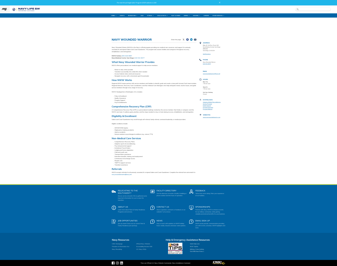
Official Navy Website (143, 244)
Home (113, 15)
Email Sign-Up (202, 220)
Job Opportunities (127, 220)
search (297, 9)
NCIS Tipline (194, 246)
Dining (186, 15)
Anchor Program (207, 104)
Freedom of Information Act (120, 246)
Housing (196, 15)
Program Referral (207, 109)
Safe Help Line (194, 244)
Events (122, 15)
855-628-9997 (127, 56)
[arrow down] (5, 9)
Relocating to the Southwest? (128, 191)
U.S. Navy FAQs (141, 249)
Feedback (200, 190)
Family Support (207, 105)
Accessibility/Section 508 (144, 246)
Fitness (149, 15)
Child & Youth (161, 15)
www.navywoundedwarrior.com (211, 117)
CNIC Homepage (117, 244)
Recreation (132, 15)
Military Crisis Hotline (197, 249)
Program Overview (208, 107)
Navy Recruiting (117, 249)
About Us (123, 207)
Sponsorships (202, 207)
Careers (206, 15)
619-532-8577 (140, 58)
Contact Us (163, 207)
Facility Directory (166, 190)
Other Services (217, 15)
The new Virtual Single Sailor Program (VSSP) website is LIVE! (136, 3)
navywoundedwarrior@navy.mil (121, 174)
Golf (142, 15)
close (219, 2)
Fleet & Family (175, 15)
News (159, 220)
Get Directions (207, 54)
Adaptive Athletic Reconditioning (212, 102)
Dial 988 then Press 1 (197, 251)
